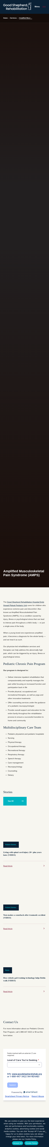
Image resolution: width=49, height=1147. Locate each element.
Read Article (7, 866)
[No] (45, 1132)
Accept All (17, 1143)
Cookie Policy (31, 1143)
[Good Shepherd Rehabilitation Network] (17, 6)
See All (11, 801)
